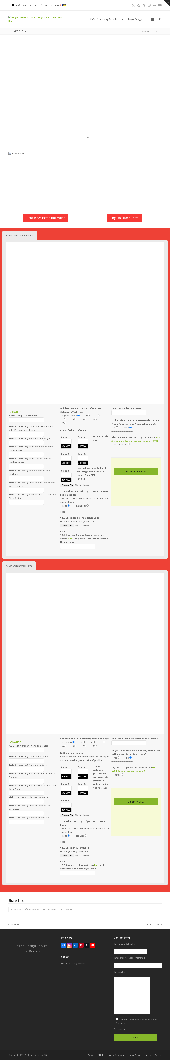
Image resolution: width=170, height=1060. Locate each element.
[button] (152, 19)
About (91, 1055)
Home (139, 31)
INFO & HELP (15, 411)
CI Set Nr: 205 (16, 924)
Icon (70, 538)
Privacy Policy (134, 1055)
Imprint (147, 1055)
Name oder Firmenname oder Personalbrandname (31, 428)
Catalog (146, 31)
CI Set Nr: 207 (152, 924)
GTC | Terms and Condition (110, 1055)
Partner (158, 1055)
